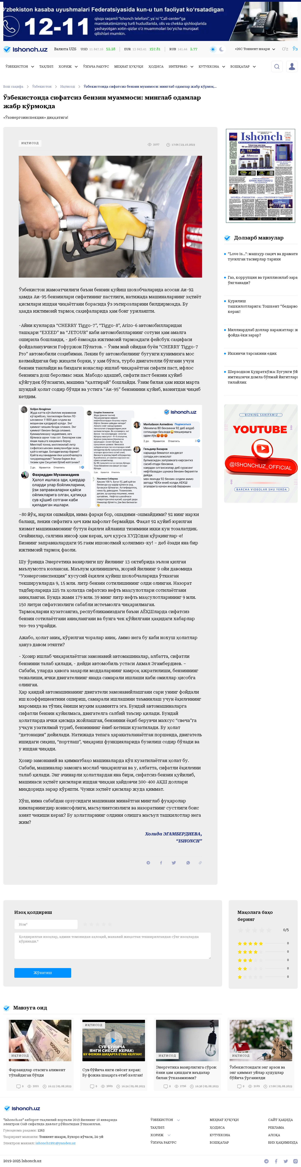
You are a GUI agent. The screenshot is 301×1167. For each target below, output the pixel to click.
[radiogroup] (97, 924)
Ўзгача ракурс (96, 66)
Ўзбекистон (42, 86)
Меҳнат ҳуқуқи (128, 66)
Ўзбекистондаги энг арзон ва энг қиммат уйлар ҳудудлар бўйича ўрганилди (257, 1072)
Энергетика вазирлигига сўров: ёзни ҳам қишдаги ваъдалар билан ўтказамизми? (186, 1072)
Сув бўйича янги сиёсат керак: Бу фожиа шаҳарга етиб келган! (112, 1072)
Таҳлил (46, 66)
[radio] (85, 924)
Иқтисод (67, 86)
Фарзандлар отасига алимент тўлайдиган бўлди (37, 1072)
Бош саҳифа (13, 86)
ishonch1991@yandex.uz (55, 1143)
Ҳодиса (156, 66)
